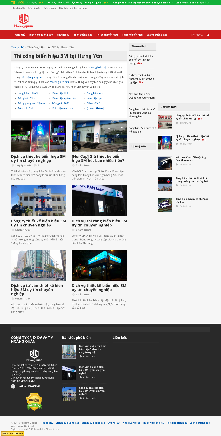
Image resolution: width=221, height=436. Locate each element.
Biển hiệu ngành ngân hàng (73, 7)
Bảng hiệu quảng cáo (64, 98)
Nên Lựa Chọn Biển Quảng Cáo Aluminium (190, 159)
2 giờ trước (185, 122)
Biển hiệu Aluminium (63, 108)
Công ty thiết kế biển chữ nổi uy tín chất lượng (141, 59)
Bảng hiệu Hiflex (61, 93)
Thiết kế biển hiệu (132, 34)
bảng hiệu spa (94, 98)
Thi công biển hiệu (107, 34)
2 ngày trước (185, 143)
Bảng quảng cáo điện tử (31, 103)
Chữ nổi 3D (63, 34)
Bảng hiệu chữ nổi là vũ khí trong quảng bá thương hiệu (142, 113)
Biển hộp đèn (34, 7)
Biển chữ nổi (50, 7)
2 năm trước (185, 164)
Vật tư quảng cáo (157, 34)
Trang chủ (19, 34)
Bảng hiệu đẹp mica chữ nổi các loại (191, 200)
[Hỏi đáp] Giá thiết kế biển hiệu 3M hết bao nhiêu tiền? (98, 158)
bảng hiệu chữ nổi (28, 93)
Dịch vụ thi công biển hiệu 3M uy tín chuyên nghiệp (99, 222)
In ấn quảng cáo (83, 34)
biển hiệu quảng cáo (32, 77)
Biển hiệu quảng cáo (41, 34)
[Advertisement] (147, 20)
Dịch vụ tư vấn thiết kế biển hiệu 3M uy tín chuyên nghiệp (37, 289)
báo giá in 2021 (60, 103)
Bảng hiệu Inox (95, 93)
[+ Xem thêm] (95, 108)
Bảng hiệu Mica (26, 98)
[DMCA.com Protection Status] (34, 401)
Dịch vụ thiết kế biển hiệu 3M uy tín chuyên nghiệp (38, 158)
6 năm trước (89, 356)
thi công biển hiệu (97, 67)
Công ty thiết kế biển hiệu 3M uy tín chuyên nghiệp (38, 222)
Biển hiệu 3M (18, 7)
